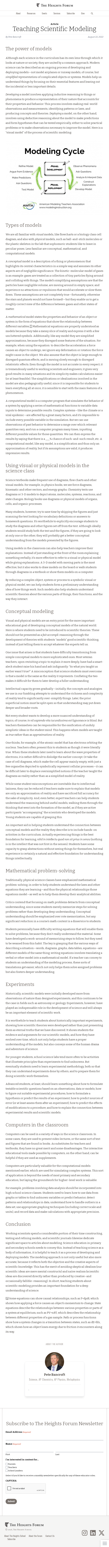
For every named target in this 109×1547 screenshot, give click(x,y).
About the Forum (35, 1535)
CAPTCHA (11, 1481)
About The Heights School (15, 1535)
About (18, 13)
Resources (31, 13)
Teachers (12, 1467)
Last (57, 1454)
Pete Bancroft (14, 37)
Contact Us (49, 1535)
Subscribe (71, 13)
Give (83, 13)
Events (44, 13)
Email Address (18, 1432)
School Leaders (15, 1470)
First (8, 1454)
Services (56, 13)
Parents (12, 1464)
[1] (7, 1298)
